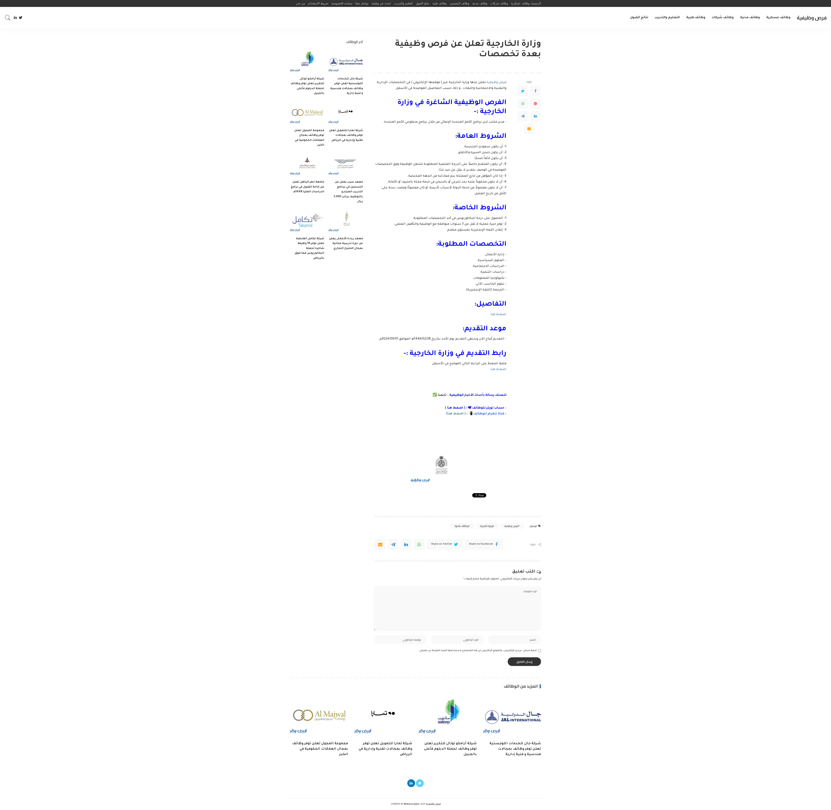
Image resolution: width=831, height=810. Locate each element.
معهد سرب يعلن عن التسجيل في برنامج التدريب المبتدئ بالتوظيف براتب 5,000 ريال (348, 192)
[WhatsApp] (523, 103)
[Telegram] (523, 116)
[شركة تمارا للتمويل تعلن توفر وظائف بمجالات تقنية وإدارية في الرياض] (346, 113)
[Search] (7, 18)
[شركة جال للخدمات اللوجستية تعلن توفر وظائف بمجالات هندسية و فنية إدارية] (346, 61)
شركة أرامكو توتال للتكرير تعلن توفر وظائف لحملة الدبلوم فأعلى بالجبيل (450, 749)
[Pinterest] (535, 103)
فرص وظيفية (812, 18)
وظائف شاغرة (462, 526)
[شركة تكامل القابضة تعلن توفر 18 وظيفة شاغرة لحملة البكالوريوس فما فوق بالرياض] (307, 221)
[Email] (529, 129)
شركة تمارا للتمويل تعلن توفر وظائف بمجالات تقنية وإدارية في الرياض (346, 135)
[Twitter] (20, 18)
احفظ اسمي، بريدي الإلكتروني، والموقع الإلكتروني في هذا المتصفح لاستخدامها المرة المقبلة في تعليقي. (478, 650)
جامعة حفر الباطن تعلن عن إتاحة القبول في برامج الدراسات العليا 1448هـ (307, 187)
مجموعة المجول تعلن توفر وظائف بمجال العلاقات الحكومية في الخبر (320, 749)
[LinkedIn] (15, 18)
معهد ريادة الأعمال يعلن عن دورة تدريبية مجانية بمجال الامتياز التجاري (346, 243)
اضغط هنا (498, 314)
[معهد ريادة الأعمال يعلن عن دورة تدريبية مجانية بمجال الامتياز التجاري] (346, 221)
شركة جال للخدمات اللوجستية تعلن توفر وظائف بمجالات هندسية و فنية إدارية (515, 749)
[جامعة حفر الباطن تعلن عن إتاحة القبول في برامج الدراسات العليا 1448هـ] (307, 165)
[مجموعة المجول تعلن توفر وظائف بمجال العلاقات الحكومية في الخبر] (307, 113)
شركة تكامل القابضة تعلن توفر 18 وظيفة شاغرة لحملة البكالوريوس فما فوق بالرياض (309, 248)
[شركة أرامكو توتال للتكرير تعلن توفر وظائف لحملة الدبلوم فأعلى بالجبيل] (307, 61)
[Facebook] (535, 91)
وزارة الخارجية (486, 526)
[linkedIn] (406, 544)
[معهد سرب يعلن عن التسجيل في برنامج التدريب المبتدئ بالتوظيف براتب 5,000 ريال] (346, 165)
